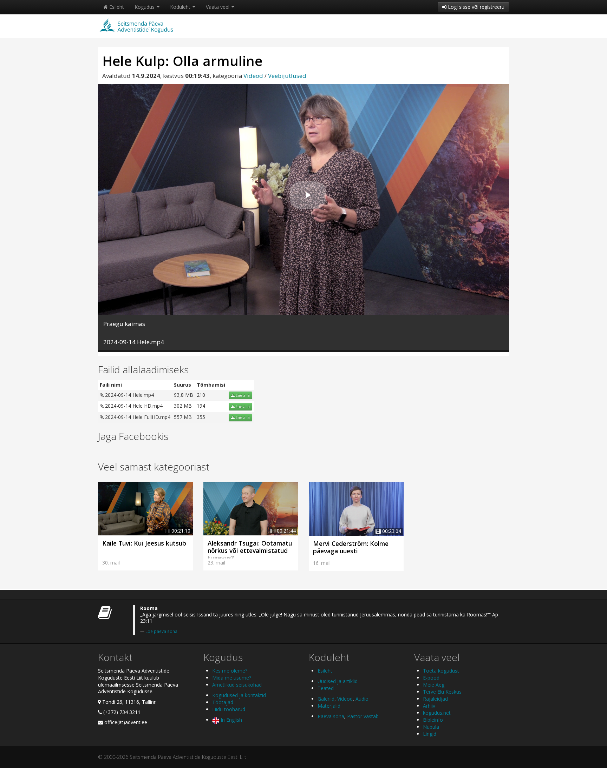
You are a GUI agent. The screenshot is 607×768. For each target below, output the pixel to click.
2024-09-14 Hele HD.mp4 (133, 405)
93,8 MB (183, 395)
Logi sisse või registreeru (475, 7)
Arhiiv (429, 705)
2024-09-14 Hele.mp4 (129, 395)
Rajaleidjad (435, 698)
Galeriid (326, 698)
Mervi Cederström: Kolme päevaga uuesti (351, 547)
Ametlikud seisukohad (237, 684)
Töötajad (222, 702)
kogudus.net (437, 712)
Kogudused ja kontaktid (239, 695)
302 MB (183, 405)
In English (230, 719)
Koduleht (181, 7)
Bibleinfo (433, 719)
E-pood (431, 677)
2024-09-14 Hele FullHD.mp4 (137, 417)
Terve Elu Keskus (442, 691)
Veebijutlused (287, 76)
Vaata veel (218, 7)
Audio (361, 698)
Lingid (429, 733)
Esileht (116, 7)
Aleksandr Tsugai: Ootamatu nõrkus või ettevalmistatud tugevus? (250, 550)
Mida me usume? (231, 677)
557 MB (183, 417)
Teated (326, 688)
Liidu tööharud (228, 709)
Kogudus (145, 7)
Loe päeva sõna (161, 631)
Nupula (431, 726)
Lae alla (242, 395)
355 (201, 417)
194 (201, 405)
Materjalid (329, 705)
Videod (253, 76)
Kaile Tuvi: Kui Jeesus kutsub (144, 543)
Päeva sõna (331, 716)
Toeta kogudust (441, 670)
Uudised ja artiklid (338, 681)
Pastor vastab (363, 716)
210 (201, 395)
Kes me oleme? (229, 670)
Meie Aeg (433, 684)
